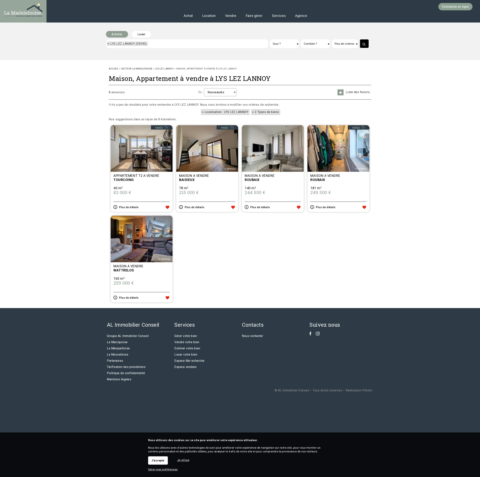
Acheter (117, 34)
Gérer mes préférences (163, 469)
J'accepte (158, 460)
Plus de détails (129, 207)
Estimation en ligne (455, 6)
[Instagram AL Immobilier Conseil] (318, 334)
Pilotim (367, 390)
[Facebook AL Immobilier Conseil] (310, 334)
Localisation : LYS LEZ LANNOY (226, 112)
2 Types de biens (267, 112)
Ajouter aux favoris (167, 207)
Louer (141, 34)
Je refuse (183, 460)
